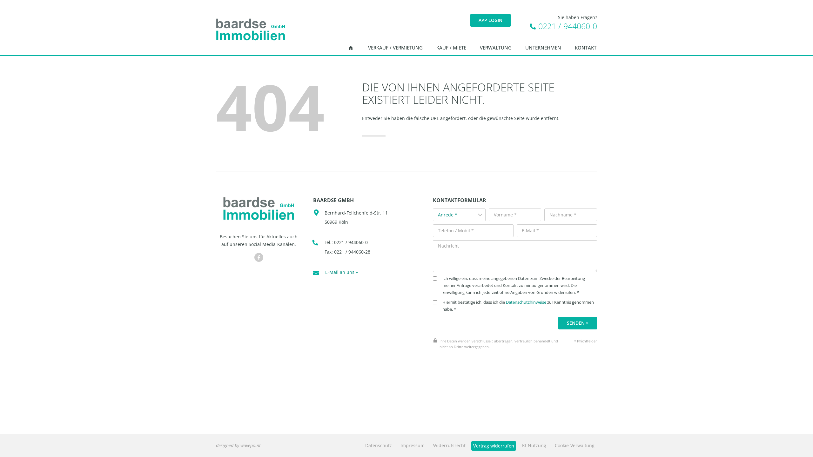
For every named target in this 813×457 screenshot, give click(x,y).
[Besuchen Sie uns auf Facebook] (258, 257)
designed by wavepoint (238, 445)
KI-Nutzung (534, 445)
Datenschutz (378, 445)
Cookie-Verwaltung (575, 445)
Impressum (412, 445)
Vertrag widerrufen (493, 446)
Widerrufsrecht (449, 445)
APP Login (490, 20)
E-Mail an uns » (341, 272)
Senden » (577, 323)
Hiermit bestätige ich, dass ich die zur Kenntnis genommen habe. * (518, 306)
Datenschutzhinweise (526, 302)
